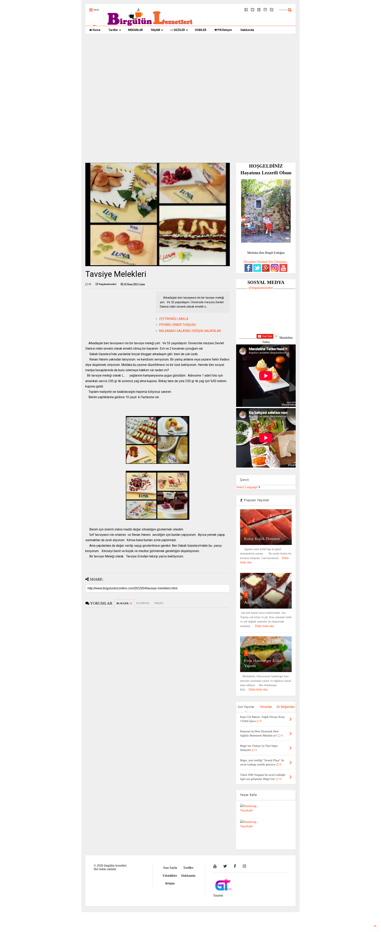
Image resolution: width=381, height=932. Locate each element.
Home (96, 30)
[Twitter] (252, 9)
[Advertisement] (190, 67)
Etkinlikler (170, 875)
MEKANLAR (135, 30)
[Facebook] (246, 9)
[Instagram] (244, 866)
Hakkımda (247, 30)
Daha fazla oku (264, 626)
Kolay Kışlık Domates (262, 538)
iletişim (170, 883)
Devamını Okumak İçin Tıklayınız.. (265, 261)
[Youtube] (265, 9)
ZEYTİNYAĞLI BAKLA (173, 319)
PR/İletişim (224, 30)
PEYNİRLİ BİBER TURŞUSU (177, 325)
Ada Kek (251, 602)
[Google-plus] (259, 9)
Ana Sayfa (170, 867)
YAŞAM (155, 30)
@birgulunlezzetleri (260, 288)
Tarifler (113, 30)
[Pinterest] (271, 9)
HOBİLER (200, 30)
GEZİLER (179, 30)
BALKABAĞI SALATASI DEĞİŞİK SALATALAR (190, 331)
